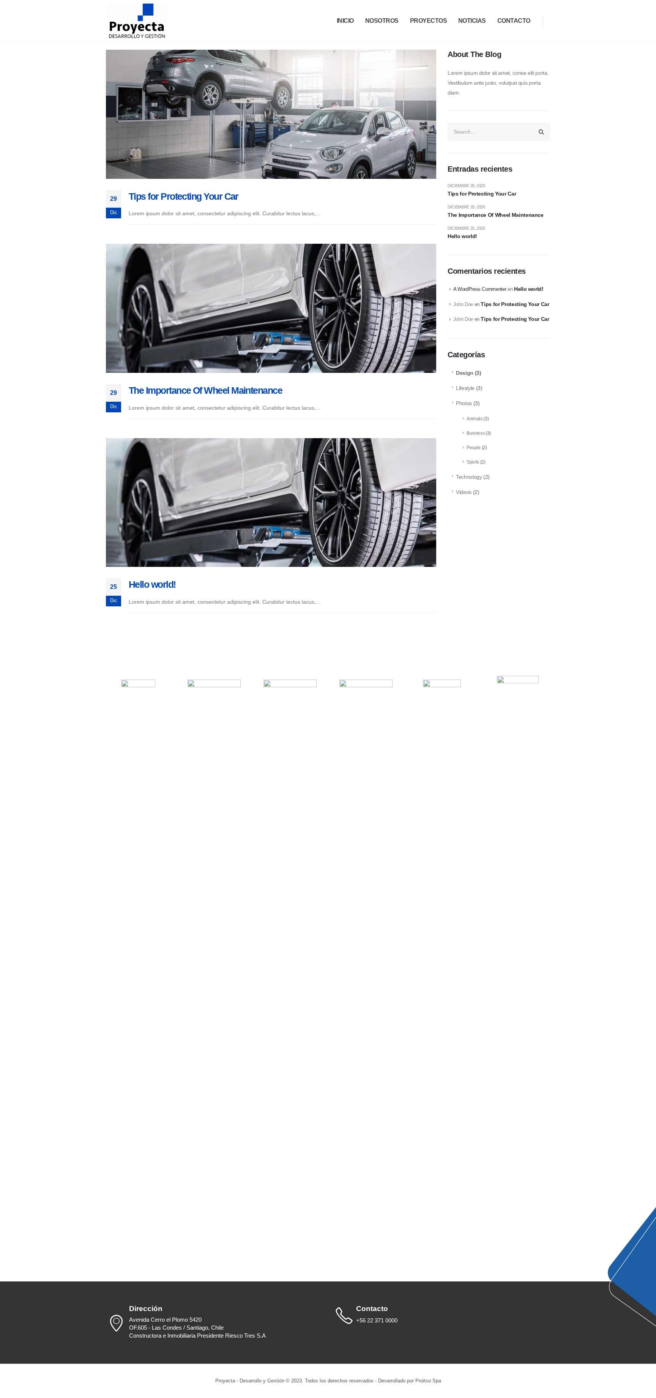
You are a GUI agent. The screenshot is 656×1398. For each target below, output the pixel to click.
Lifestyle (465, 388)
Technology (469, 477)
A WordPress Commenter (479, 289)
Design (464, 373)
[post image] (271, 114)
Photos (464, 403)
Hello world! (152, 584)
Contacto (513, 20)
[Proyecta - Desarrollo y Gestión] (136, 20)
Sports (473, 462)
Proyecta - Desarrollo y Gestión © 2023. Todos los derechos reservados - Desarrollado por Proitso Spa (328, 1381)
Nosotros (382, 20)
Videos (464, 492)
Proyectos (428, 20)
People (474, 447)
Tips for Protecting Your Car (183, 196)
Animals (475, 418)
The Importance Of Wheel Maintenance (205, 390)
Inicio (345, 20)
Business (475, 433)
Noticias (472, 20)
